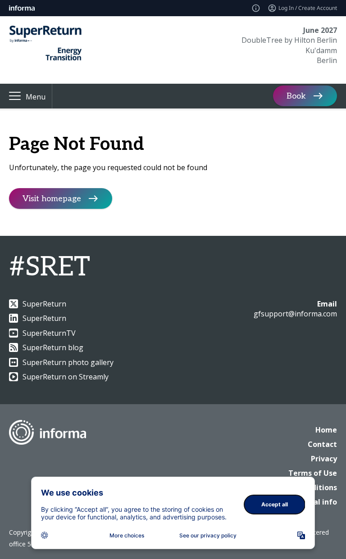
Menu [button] (36, 97)
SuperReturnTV (49, 333)
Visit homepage (52, 198)
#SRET (49, 267)
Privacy (324, 459)
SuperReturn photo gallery (68, 362)
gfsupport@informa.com (295, 314)
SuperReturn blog (53, 347)
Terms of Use (312, 473)
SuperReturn (44, 304)
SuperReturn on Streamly (66, 377)
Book (296, 96)
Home (326, 430)
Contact (322, 444)
